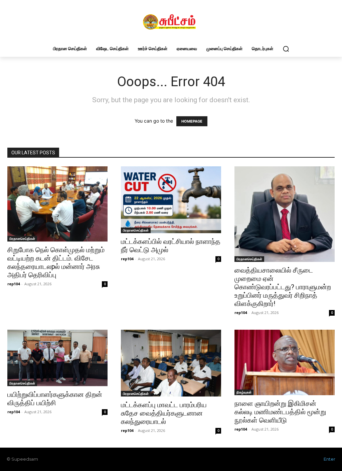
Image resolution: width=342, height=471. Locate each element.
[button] (286, 49)
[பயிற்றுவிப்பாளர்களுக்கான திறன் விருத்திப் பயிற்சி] (57, 358)
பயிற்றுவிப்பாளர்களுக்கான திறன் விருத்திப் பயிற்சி (54, 398)
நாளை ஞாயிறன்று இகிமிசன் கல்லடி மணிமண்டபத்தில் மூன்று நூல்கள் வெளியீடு (280, 412)
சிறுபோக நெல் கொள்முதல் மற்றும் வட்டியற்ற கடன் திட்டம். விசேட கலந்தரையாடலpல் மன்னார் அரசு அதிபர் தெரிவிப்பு (56, 262)
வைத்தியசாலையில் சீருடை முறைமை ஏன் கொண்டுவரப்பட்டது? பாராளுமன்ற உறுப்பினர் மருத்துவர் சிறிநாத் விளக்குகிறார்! (282, 287)
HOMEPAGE (191, 121)
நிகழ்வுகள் (243, 392)
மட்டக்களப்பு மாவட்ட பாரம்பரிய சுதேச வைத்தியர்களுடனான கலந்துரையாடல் (164, 413)
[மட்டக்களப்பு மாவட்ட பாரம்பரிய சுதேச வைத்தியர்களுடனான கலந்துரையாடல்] (171, 363)
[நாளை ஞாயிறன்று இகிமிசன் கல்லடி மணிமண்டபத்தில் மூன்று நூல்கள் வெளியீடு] (284, 362)
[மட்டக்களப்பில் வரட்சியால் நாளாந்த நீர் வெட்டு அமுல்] (171, 199)
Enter (329, 459)
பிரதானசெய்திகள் (22, 238)
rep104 (13, 283)
